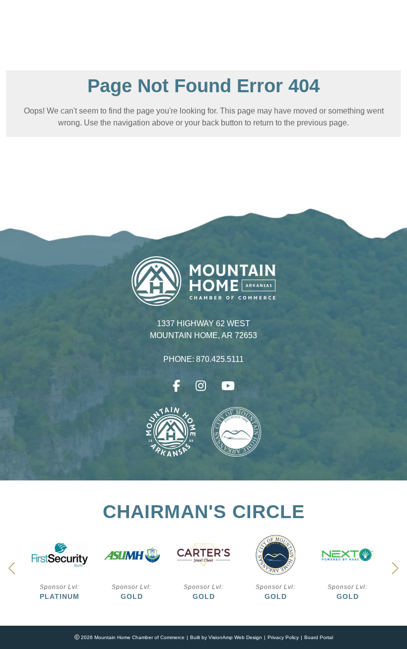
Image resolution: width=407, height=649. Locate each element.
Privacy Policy (283, 637)
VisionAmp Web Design (235, 637)
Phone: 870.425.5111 (203, 359)
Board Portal (318, 637)
